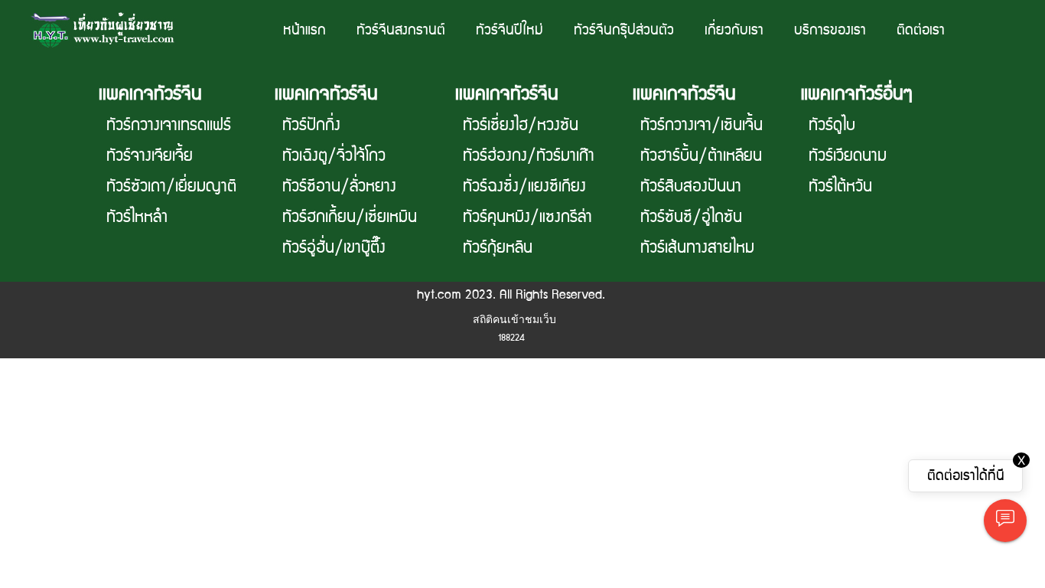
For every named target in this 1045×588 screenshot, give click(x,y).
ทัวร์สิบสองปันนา (690, 187)
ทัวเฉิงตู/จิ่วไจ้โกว (334, 156)
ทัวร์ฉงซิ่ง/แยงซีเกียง (524, 187)
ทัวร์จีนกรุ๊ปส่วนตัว (624, 30)
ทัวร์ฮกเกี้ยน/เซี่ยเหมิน (349, 217)
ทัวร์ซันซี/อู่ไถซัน (691, 217)
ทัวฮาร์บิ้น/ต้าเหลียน (701, 156)
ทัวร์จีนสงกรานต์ (400, 30)
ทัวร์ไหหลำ (137, 217)
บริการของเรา (830, 30)
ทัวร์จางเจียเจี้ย (149, 156)
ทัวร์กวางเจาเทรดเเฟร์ (168, 125)
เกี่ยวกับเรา (734, 30)
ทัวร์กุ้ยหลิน (497, 248)
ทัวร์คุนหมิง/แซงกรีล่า (527, 217)
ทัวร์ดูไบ (832, 125)
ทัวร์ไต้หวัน (840, 187)
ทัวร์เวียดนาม (848, 156)
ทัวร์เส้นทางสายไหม (697, 248)
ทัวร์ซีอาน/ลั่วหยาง (339, 187)
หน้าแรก (304, 30)
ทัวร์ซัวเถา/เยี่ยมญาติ (171, 187)
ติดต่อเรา (921, 30)
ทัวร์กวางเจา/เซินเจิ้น (701, 125)
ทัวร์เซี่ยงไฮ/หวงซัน (520, 125)
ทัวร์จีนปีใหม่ (509, 30)
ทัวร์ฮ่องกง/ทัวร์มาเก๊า (528, 156)
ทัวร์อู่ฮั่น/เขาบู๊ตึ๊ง (334, 248)
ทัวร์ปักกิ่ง (311, 125)
